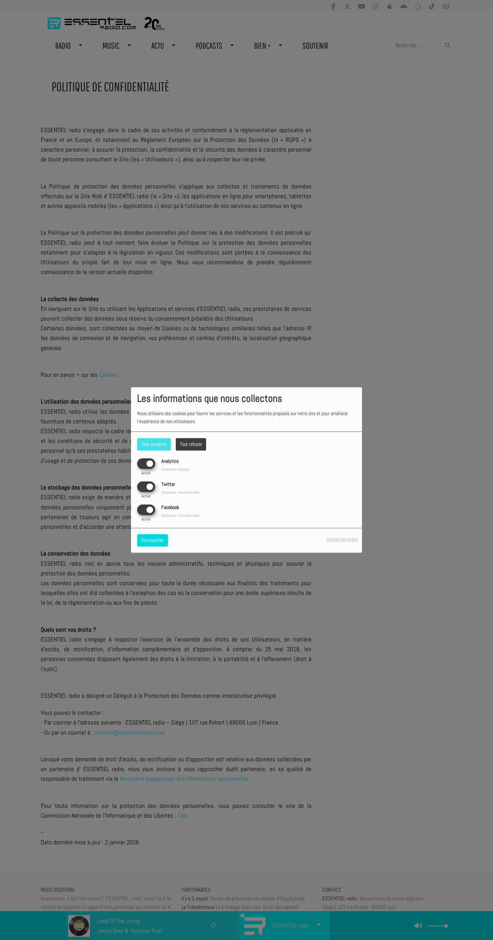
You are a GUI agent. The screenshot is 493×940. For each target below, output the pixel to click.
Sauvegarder (152, 540)
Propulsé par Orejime (342, 539)
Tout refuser (191, 444)
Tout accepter (154, 444)
